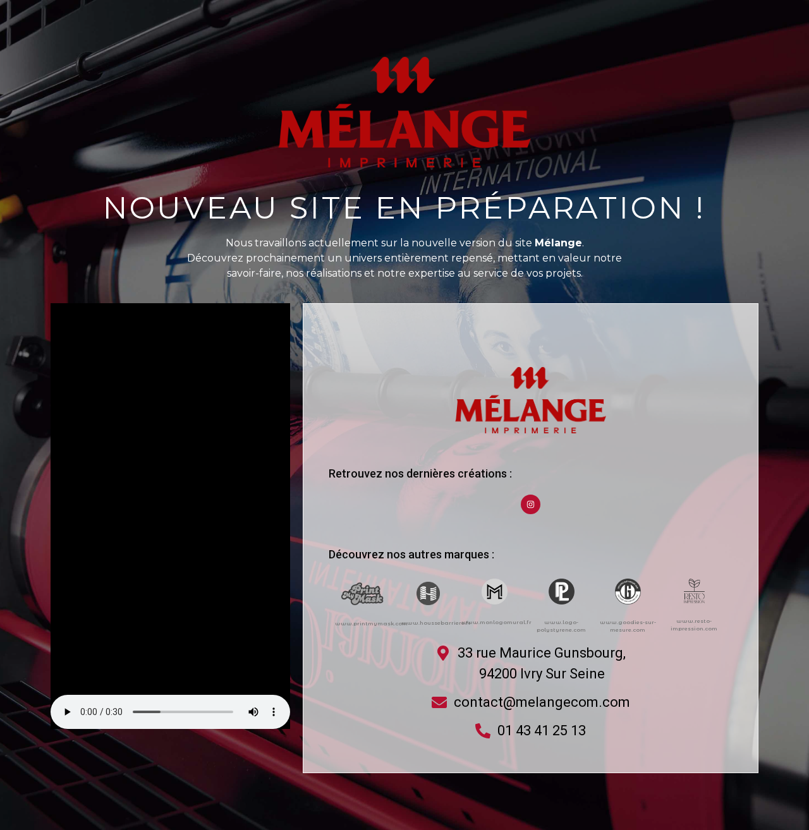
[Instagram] (530, 504)
